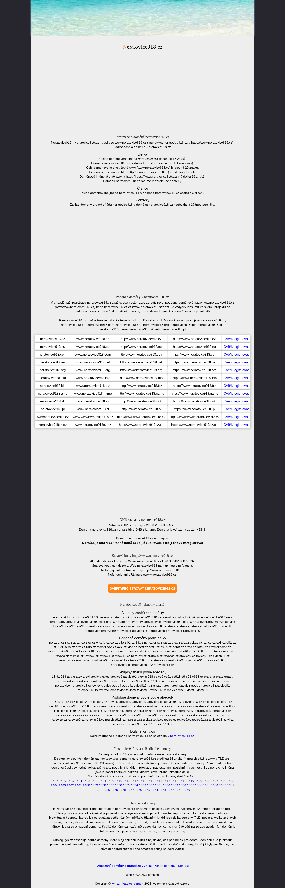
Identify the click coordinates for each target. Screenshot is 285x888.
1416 (142, 781)
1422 (94, 781)
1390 (166, 785)
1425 (70, 781)
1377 (130, 790)
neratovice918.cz (182, 736)
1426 (62, 781)
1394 (134, 785)
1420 (110, 781)
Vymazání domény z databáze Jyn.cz (124, 865)
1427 (54, 781)
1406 (222, 781)
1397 (110, 785)
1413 (166, 781)
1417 (134, 781)
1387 (190, 785)
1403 (62, 785)
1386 (198, 785)
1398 (102, 785)
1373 (162, 790)
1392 (150, 785)
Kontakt (183, 865)
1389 (174, 785)
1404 (54, 785)
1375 (146, 790)
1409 (198, 781)
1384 (214, 785)
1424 (78, 781)
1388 (182, 785)
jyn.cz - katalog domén (127, 883)
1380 (106, 790)
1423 (86, 781)
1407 (214, 781)
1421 (102, 781)
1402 (70, 785)
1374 (154, 790)
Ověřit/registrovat (236, 339)
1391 (158, 785)
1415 (150, 781)
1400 (86, 785)
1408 (206, 781)
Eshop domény (164, 865)
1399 (94, 785)
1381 (98, 790)
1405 (230, 781)
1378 (122, 790)
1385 (206, 785)
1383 (222, 785)
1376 (138, 790)
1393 (142, 785)
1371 (178, 790)
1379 (114, 790)
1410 (190, 781)
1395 (126, 785)
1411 (182, 781)
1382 (230, 785)
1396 (118, 785)
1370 (186, 790)
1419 (118, 781)
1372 (170, 790)
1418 (126, 781)
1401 (78, 785)
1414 (158, 781)
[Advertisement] (142, 91)
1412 (174, 781)
